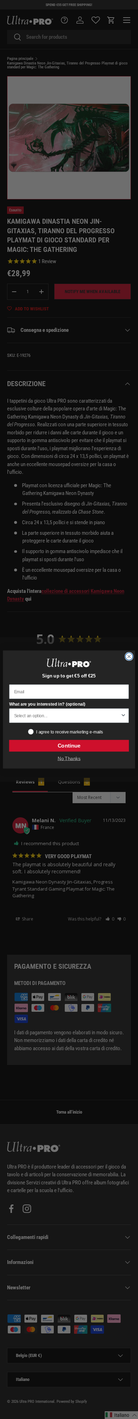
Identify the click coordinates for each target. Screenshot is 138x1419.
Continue (69, 746)
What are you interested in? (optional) (47, 704)
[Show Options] (123, 716)
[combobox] (67, 716)
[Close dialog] (129, 656)
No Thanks (69, 758)
